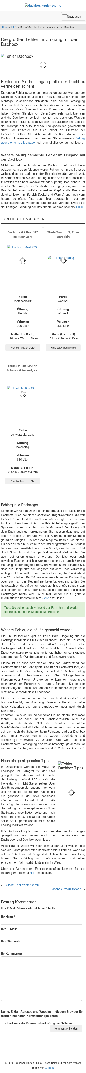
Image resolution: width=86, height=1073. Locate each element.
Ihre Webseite (10, 941)
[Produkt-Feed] (8, 1051)
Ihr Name (8, 916)
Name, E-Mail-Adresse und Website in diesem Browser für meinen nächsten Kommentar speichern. (42, 1013)
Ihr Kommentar (11, 953)
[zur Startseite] (43, 5)
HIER (79, 207)
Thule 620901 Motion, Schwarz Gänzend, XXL (22, 368)
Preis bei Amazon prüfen (22, 347)
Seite (45, 598)
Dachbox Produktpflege (65, 889)
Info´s (14, 27)
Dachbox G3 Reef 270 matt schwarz (23, 234)
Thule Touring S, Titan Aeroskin (63, 234)
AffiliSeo (49, 1067)
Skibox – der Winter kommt (22, 885)
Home (5, 27)
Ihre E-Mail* (9, 929)
